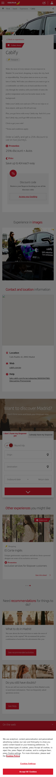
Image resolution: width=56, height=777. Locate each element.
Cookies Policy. (13, 755)
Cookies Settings (28, 763)
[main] (28, 754)
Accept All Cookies (27, 771)
